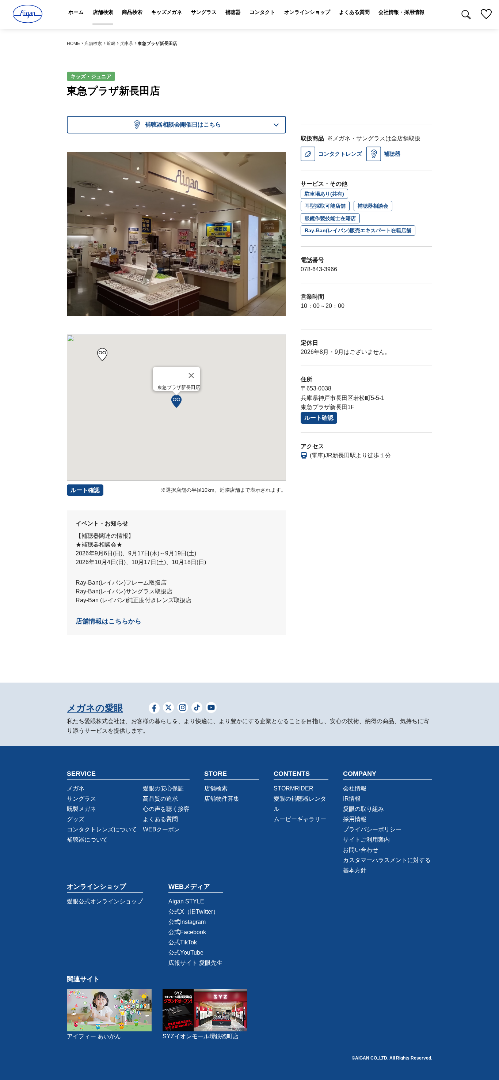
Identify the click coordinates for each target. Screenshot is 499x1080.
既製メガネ (81, 809)
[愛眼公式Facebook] (154, 708)
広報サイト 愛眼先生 (195, 963)
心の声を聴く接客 (166, 809)
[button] (176, 401)
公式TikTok (182, 942)
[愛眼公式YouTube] (211, 708)
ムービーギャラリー (300, 819)
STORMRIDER (293, 788)
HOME (73, 43)
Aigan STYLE (186, 901)
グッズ (75, 819)
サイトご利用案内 (366, 840)
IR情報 (352, 799)
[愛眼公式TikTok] (196, 708)
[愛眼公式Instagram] (182, 708)
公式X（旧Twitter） (193, 912)
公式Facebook (187, 932)
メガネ (75, 788)
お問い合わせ (360, 850)
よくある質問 (160, 819)
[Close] (191, 375)
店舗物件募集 (221, 799)
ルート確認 (319, 418)
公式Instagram (187, 922)
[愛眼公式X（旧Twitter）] (168, 708)
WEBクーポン (161, 829)
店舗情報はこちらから (108, 621)
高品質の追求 (160, 799)
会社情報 (354, 788)
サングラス (81, 799)
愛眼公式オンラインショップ (105, 901)
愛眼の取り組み (363, 809)
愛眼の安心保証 (163, 788)
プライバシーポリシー (372, 829)
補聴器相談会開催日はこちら (183, 124)
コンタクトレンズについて (102, 829)
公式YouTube (185, 952)
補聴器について (87, 840)
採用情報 (354, 819)
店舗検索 (93, 43)
